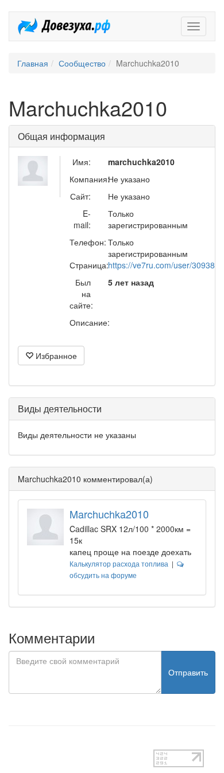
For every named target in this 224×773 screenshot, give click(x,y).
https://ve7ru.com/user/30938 (161, 265)
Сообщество (82, 63)
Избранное (55, 355)
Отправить (188, 672)
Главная (32, 63)
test (15, 743)
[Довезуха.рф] (64, 26)
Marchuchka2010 (109, 513)
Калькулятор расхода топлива (118, 563)
